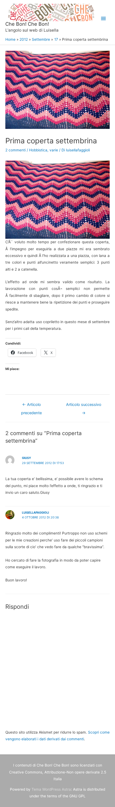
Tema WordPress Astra (51, 789)
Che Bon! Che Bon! (27, 24)
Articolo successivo (83, 406)
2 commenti (15, 150)
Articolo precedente (31, 406)
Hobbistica (38, 150)
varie (53, 150)
